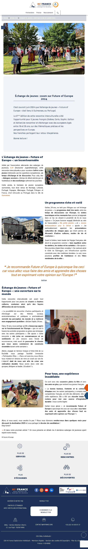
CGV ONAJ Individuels (43, 536)
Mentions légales (38, 541)
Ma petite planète (67, 223)
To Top (83, 535)
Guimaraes (6, 195)
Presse (38, 13)
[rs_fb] (36, 490)
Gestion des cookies (53, 541)
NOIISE (48, 543)
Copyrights (66, 541)
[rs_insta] (42, 490)
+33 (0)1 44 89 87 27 (72, 525)
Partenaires (30, 13)
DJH (11, 168)
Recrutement (48, 13)
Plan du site (75, 541)
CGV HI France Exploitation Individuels (17, 541)
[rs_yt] (46, 490)
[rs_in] (52, 490)
